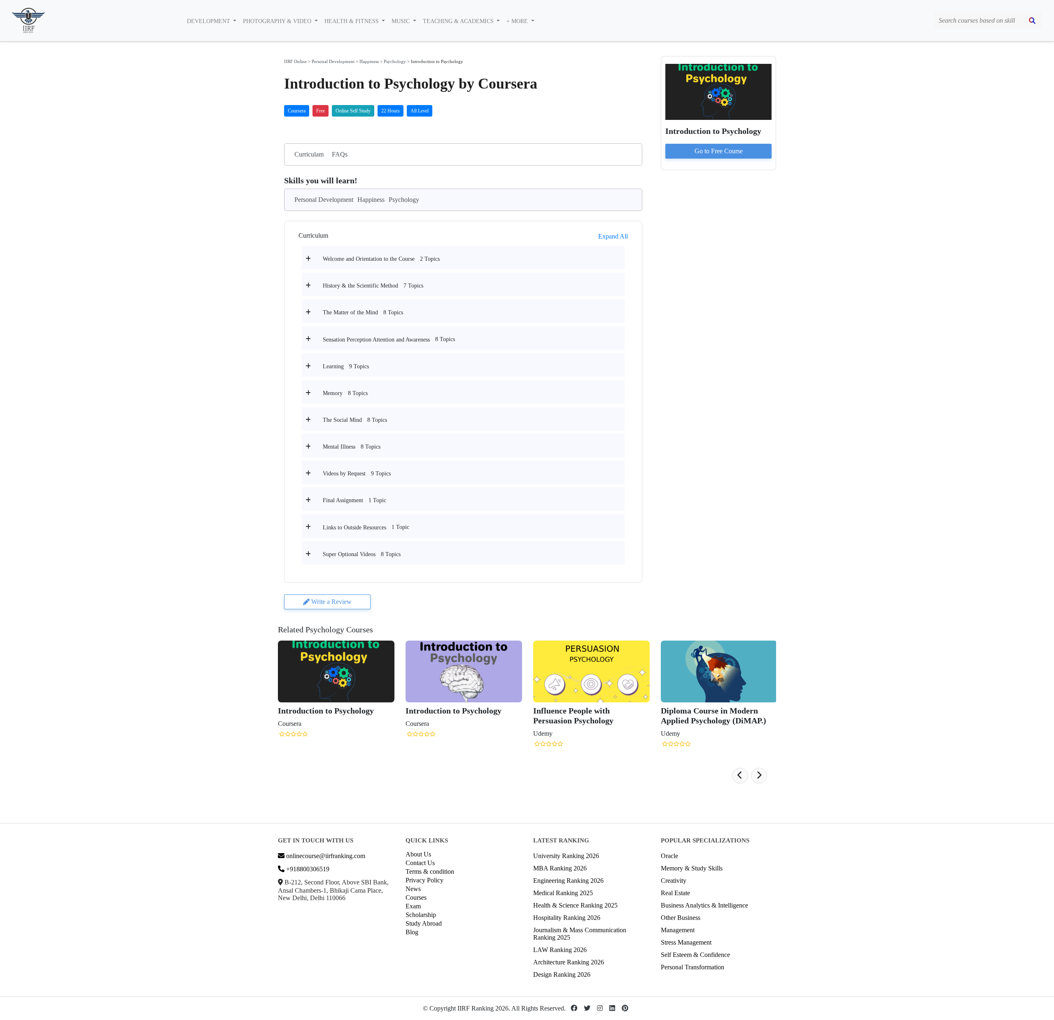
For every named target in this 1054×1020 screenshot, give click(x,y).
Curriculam (309, 154)
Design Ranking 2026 (561, 974)
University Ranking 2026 (566, 855)
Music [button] (401, 21)
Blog (412, 932)
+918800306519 (306, 869)
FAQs (339, 154)
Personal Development (333, 61)
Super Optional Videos (349, 554)
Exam (413, 906)
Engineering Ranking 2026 (568, 880)
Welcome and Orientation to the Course (369, 259)
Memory (333, 393)
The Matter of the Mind (350, 312)
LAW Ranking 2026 (560, 949)
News (413, 888)
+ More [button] (517, 21)
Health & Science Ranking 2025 (575, 905)
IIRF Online (295, 61)
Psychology (395, 61)
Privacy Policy (424, 880)
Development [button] (209, 21)
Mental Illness (339, 447)
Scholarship (421, 914)
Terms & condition (430, 871)
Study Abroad (424, 923)
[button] (740, 776)
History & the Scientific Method (360, 286)
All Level (419, 111)
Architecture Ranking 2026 (568, 962)
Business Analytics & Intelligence (704, 905)
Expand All (613, 236)
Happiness (369, 61)
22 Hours (390, 111)
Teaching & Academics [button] (459, 21)
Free (320, 111)
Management (678, 929)
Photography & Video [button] (278, 21)
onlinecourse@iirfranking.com (324, 855)
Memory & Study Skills (692, 868)
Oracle (669, 855)
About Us (418, 854)
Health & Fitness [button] (352, 21)
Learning (333, 366)
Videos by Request (344, 473)
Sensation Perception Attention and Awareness (376, 340)
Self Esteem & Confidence (695, 954)
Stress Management (686, 942)
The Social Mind (342, 420)
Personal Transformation (692, 967)
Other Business (680, 917)
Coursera (296, 111)
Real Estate (675, 892)
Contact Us (420, 862)
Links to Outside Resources (354, 527)
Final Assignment (343, 500)
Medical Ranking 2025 (563, 892)
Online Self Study (353, 111)
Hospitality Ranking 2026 (566, 917)
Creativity (673, 880)
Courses (416, 897)
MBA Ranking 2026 (560, 868)
